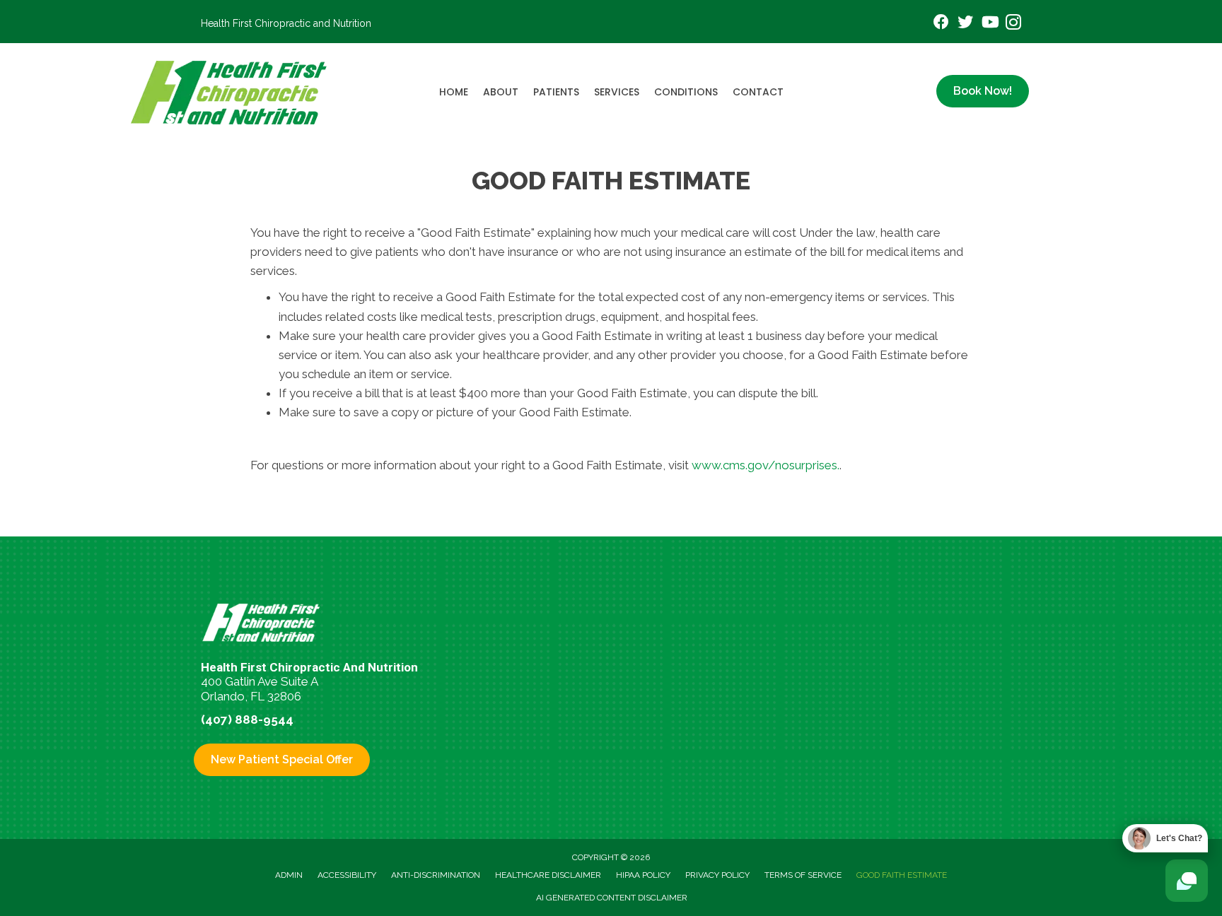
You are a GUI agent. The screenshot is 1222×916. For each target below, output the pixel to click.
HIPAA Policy (643, 875)
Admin (289, 875)
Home (453, 92)
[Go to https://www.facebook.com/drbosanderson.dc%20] (941, 23)
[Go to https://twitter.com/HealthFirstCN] (965, 23)
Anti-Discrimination (435, 875)
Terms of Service (803, 875)
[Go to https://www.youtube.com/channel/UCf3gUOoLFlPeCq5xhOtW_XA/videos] (989, 23)
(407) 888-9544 (247, 719)
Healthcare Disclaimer (548, 875)
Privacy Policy (717, 875)
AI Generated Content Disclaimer (611, 898)
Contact (758, 92)
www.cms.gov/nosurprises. (764, 465)
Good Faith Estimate (901, 875)
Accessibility (347, 875)
